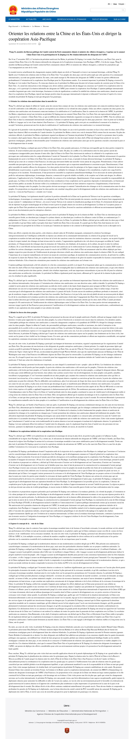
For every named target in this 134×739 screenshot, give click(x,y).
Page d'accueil (13, 26)
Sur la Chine (120, 19)
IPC (109, 4)
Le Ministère (14, 19)
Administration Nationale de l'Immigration (89, 711)
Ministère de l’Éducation (58, 711)
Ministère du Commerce (35, 711)
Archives (46, 19)
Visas (115, 4)
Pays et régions (100, 19)
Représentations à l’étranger (71, 19)
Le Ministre (36, 26)
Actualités (31, 19)
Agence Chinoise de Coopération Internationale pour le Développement (67, 714)
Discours (46, 26)
